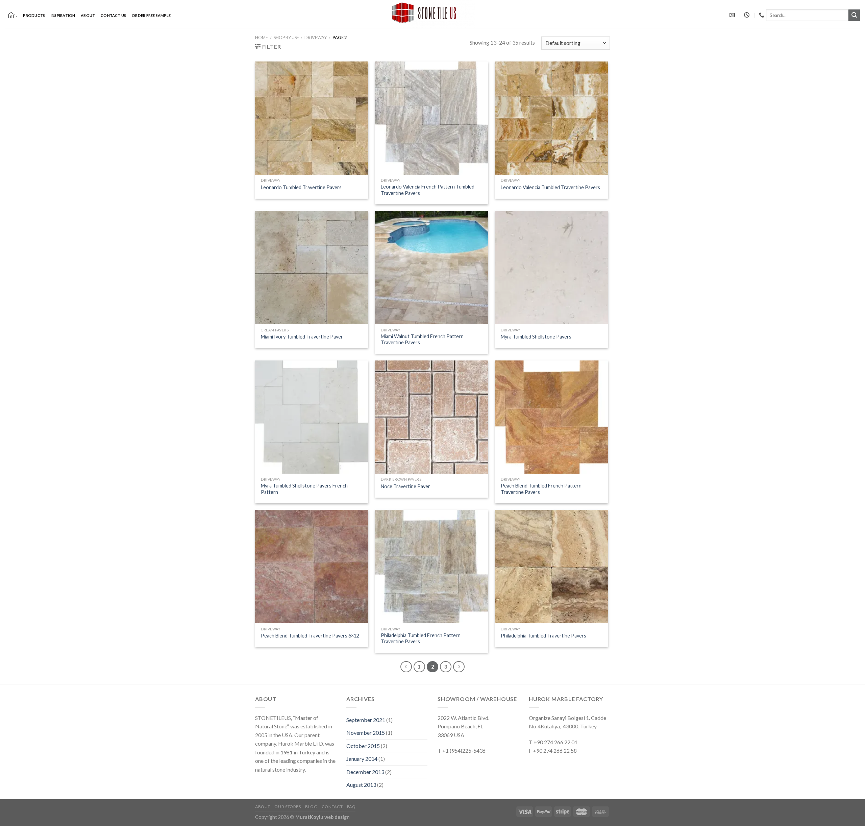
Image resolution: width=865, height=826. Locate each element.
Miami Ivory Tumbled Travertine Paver (302, 337)
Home (261, 37)
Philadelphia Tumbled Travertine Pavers (543, 636)
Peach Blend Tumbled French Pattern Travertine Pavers (541, 489)
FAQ (351, 806)
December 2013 (365, 772)
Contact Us (113, 15)
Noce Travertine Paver (405, 486)
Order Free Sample (151, 15)
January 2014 (361, 758)
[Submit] (854, 15)
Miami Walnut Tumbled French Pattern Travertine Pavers (422, 339)
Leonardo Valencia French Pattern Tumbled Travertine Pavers (427, 190)
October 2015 (363, 746)
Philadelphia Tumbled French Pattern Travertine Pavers (421, 638)
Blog (311, 806)
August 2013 (361, 784)
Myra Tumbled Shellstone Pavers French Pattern (304, 489)
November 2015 (365, 732)
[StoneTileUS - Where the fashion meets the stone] (432, 14)
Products (34, 15)
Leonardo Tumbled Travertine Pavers (301, 187)
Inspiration (63, 15)
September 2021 (365, 720)
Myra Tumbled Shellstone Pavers (536, 337)
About (88, 15)
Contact (332, 806)
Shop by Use (286, 37)
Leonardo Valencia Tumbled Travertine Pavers (550, 187)
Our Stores (287, 806)
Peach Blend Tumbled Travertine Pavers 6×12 (310, 636)
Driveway (315, 37)
